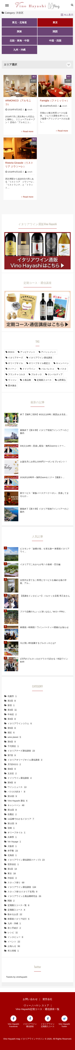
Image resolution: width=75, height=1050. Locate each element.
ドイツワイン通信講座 (20, 778)
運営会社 (47, 999)
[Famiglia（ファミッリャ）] (55, 86)
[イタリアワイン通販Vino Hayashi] (37, 267)
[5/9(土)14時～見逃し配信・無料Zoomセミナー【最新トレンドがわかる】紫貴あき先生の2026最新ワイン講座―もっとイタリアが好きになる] (11, 451)
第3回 (12, 710)
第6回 (12, 741)
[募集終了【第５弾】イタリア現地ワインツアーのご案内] (11, 514)
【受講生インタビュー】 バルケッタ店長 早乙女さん (45, 596)
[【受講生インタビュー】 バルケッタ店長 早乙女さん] (11, 601)
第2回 (12, 701)
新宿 (11, 705)
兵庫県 (12, 837)
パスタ (63, 369)
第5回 (12, 728)
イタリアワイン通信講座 (40, 357)
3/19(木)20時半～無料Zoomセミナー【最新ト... (42, 477)
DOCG (11, 352)
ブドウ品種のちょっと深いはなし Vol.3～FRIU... (43, 611)
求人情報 (13, 950)
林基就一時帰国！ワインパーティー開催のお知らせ (44, 627)
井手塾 (13, 851)
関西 (55, 31)
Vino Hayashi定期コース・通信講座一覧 (37, 1009)
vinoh (29, 109)
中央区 (12, 714)
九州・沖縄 (19, 49)
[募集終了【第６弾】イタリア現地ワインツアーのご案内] (11, 436)
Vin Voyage (14, 841)
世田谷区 (13, 864)
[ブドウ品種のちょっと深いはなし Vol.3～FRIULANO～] (11, 617)
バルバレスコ (47, 369)
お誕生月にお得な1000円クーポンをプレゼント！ (43, 461)
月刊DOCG (14, 764)
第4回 (12, 719)
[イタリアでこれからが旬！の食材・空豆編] (11, 570)
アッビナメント (27, 352)
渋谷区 (33, 81)
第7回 (12, 755)
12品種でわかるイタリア (21, 819)
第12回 (12, 823)
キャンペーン (62, 363)
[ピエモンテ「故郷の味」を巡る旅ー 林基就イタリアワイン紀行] (11, 554)
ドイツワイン (28, 369)
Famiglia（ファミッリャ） (54, 100)
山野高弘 (61, 380)
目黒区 (12, 814)
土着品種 (26, 380)
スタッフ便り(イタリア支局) (22, 891)
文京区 (12, 773)
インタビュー (15, 937)
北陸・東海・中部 (19, 40)
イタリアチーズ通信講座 (21, 751)
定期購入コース (44, 380)
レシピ (13, 932)
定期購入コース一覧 (18, 905)
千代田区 (13, 746)
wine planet (14, 737)
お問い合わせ (30, 999)
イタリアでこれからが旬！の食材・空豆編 (40, 564)
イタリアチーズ (15, 357)
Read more (28, 131)
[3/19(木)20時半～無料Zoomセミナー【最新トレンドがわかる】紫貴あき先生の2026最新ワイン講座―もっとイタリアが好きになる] (11, 483)
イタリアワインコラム (20, 723)
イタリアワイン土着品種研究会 (24, 896)
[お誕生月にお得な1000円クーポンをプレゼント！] (11, 467)
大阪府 (12, 846)
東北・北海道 (19, 22)
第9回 (12, 782)
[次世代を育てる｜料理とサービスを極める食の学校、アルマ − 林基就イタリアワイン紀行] (11, 586)
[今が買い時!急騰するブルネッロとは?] (11, 648)
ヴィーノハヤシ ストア (36, 1005)
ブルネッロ (36, 374)
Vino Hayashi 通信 (17, 801)
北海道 (12, 855)
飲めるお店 (15, 914)
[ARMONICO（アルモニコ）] (20, 86)
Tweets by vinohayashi (16, 977)
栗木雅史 (12, 385)
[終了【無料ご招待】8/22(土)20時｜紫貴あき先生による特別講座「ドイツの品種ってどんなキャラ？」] (11, 420)
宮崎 (11, 828)
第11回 (12, 810)
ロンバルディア (55, 374)
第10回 (12, 796)
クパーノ (12, 369)
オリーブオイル (15, 363)
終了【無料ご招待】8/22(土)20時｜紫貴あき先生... (43, 414)
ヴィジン (12, 380)
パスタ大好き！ (16, 791)
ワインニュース (17, 787)
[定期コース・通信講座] (37, 326)
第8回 (12, 769)
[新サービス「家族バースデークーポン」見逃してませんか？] (11, 499)
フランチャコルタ (16, 374)
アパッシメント (48, 352)
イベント (14, 941)
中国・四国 (55, 40)
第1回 (12, 869)
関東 (19, 31)
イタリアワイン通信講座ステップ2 (26, 860)
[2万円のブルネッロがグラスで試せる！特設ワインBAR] (11, 664)
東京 (55, 22)
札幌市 (12, 696)
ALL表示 (68, 14)
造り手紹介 (14, 928)
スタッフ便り (16, 882)
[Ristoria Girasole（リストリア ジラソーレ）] (20, 148)
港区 (11, 732)
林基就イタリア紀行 (18, 919)
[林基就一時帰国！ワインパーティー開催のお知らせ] (11, 633)
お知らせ (14, 946)
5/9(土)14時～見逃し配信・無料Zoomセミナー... (42, 446)
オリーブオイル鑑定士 (39, 363)
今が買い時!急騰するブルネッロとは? (38, 643)
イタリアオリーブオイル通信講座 (25, 760)
